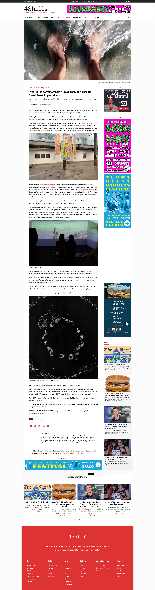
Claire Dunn (44, 130)
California (40, 419)
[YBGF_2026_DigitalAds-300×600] (117, 228)
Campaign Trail (109, 436)
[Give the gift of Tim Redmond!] (117, 354)
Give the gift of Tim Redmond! (115, 364)
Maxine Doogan (118, 513)
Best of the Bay (100, 565)
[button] (129, 17)
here (43, 413)
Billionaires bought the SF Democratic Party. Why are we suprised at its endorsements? (117, 426)
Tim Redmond (91, 515)
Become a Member (122, 565)
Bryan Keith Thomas (48, 185)
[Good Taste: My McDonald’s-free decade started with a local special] (117, 383)
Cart (97, 571)
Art (42, 87)
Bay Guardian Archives (102, 568)
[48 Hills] (40, 9)
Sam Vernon (68, 289)
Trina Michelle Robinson (49, 201)
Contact (119, 576)
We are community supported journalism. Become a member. (77, 550)
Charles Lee (33, 130)
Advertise (119, 571)
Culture (47, 87)
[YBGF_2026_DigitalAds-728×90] (63, 469)
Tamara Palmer (64, 515)
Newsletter (120, 568)
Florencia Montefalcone (81, 126)
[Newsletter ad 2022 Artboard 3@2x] (117, 111)
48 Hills (37, 511)
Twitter (71, 453)
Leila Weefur (56, 289)
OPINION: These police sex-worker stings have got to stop (116, 458)
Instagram (81, 453)
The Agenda (108, 372)
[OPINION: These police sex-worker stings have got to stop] (117, 447)
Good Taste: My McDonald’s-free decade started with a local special (116, 394)
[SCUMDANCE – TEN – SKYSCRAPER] (117, 173)
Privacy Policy (121, 573)
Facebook (65, 453)
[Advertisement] (117, 256)
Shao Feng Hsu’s (86, 189)
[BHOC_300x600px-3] (117, 337)
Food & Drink (108, 403)
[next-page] (80, 520)
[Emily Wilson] (34, 437)
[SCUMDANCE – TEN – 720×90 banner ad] (99, 12)
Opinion (107, 467)
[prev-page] (75, 520)
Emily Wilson (34, 104)
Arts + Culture (34, 87)
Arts (35, 419)
